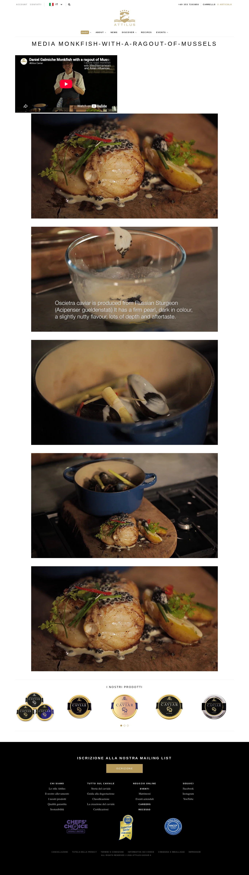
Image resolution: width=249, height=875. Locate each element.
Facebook (188, 788)
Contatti (36, 4)
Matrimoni (145, 793)
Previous (19, 705)
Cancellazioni (60, 852)
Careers (145, 804)
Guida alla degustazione (100, 793)
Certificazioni (100, 809)
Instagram (188, 793)
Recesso (145, 809)
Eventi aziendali (145, 799)
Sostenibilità (57, 809)
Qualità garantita (57, 804)
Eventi (144, 789)
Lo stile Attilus (57, 788)
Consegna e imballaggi (171, 852)
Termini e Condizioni (112, 852)
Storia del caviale (101, 788)
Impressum (195, 852)
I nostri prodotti (57, 799)
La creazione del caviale (101, 804)
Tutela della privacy (84, 852)
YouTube (188, 799)
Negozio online (144, 783)
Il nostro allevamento (57, 793)
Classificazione (100, 799)
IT (57, 4)
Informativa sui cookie (141, 852)
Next (230, 705)
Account (22, 4)
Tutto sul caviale (100, 783)
